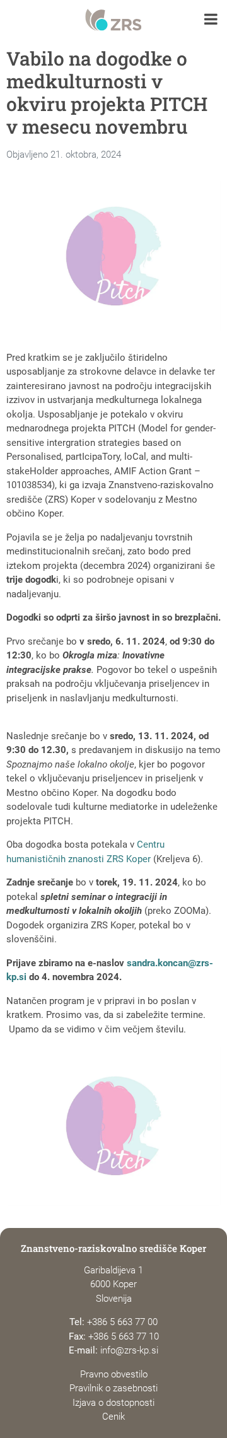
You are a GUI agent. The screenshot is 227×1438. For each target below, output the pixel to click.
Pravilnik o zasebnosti (113, 1388)
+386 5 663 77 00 (122, 1322)
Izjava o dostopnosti (113, 1402)
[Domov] (113, 20)
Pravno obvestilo (114, 1374)
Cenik (113, 1416)
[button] (211, 20)
